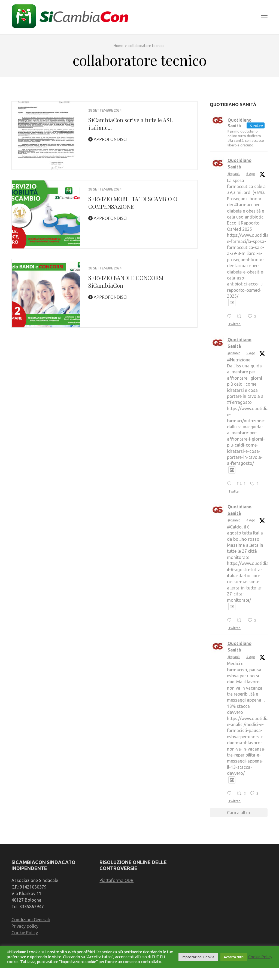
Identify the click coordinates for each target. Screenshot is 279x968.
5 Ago (250, 353)
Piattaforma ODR (116, 880)
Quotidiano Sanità (239, 163)
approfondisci (110, 139)
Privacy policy (24, 926)
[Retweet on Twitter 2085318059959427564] (240, 316)
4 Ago (250, 520)
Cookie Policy (24, 932)
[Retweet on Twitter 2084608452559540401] (240, 620)
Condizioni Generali (30, 919)
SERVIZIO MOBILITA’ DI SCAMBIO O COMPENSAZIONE (132, 202)
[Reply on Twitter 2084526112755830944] (231, 794)
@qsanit (234, 174)
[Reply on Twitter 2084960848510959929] (231, 484)
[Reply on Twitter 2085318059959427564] (231, 316)
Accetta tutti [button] (234, 957)
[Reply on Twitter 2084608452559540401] (231, 620)
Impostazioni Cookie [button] (198, 957)
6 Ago (250, 174)
